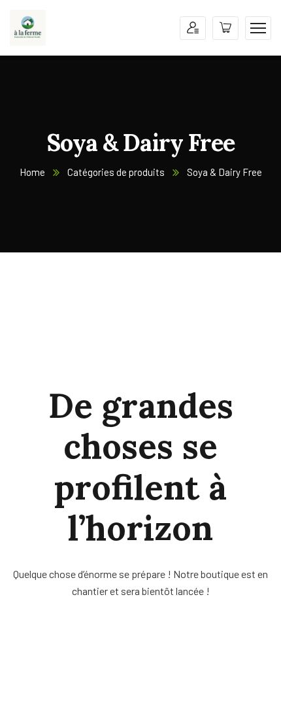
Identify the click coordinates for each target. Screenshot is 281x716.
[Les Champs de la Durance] (28, 26)
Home (32, 172)
